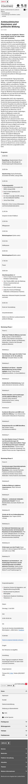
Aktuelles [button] (4, 762)
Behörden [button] (4, 753)
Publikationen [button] (5, 735)
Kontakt (4, 700)
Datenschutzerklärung (8, 704)
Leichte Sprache (8, 717)
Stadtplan (21, 630)
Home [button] (3, 691)
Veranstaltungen (6, 13)
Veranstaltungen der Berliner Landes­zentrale (11, 15)
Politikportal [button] (5, 722)
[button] (25, 9)
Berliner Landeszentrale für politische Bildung (10, 10)
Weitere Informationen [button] (8, 771)
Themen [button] (3, 767)
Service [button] (3, 749)
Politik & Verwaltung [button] (7, 758)
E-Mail (11, 673)
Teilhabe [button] (3, 731)
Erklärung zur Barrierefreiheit (10, 708)
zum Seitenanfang (20, 684)
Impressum (5, 695)
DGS (5, 713)
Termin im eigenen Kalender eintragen (12, 640)
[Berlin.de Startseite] (5, 1)
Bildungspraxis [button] (5, 726)
